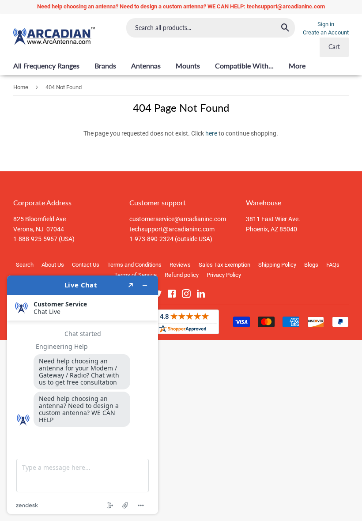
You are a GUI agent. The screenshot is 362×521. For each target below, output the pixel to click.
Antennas (146, 65)
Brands (105, 65)
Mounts (188, 65)
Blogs (311, 264)
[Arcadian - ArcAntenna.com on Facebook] (171, 295)
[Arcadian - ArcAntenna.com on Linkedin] (200, 295)
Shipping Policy (277, 264)
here (211, 133)
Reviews (180, 264)
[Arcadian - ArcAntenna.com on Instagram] (186, 295)
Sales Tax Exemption (224, 264)
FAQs (332, 264)
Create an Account (326, 32)
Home (20, 87)
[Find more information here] (82, 394)
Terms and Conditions (134, 264)
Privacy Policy (224, 275)
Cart (334, 46)
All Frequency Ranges (46, 65)
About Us (52, 264)
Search (25, 264)
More (297, 65)
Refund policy (182, 275)
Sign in (325, 24)
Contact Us (85, 264)
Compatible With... (244, 65)
